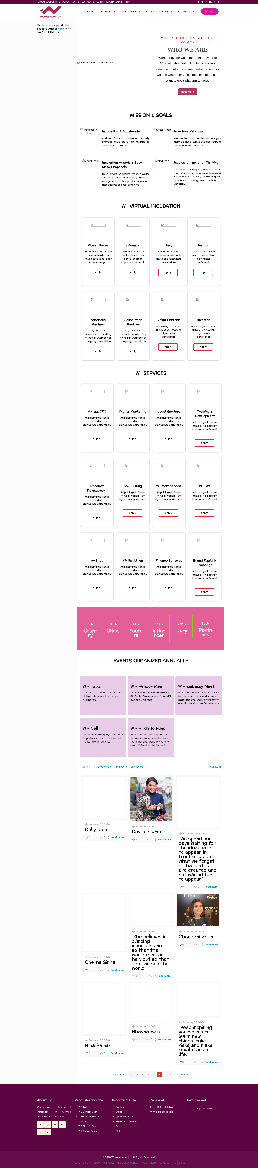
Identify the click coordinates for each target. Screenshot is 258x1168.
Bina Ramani (98, 1045)
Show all (216, 767)
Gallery (86, 1162)
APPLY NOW (210, 11)
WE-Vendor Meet (87, 1111)
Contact (120, 1126)
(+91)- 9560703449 (84, 1)
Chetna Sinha (100, 962)
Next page (184, 1074)
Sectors (120, 1107)
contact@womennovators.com (115, 1)
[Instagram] (214, 1)
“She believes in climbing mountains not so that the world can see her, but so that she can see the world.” (150, 952)
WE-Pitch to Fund (87, 1126)
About (76, 1162)
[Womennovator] (50, 11)
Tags (122, 767)
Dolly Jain (96, 830)
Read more (117, 837)
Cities (119, 1111)
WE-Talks (83, 1107)
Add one (63, 28)
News (144, 1162)
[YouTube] (206, 1)
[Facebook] (198, 1)
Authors (138, 767)
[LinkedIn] (210, 1)
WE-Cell (82, 1121)
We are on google (163, 1111)
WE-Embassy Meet (88, 1116)
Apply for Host (204, 1108)
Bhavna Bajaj (147, 1032)
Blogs (182, 1162)
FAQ (118, 1130)
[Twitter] (202, 1)
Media (153, 1162)
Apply (97, 272)
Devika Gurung (148, 832)
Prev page (118, 1074)
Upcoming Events (125, 1116)
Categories (102, 767)
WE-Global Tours (87, 1130)
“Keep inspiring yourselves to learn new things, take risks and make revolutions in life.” (195, 1040)
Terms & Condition (126, 1121)
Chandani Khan (196, 937)
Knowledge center (127, 1162)
